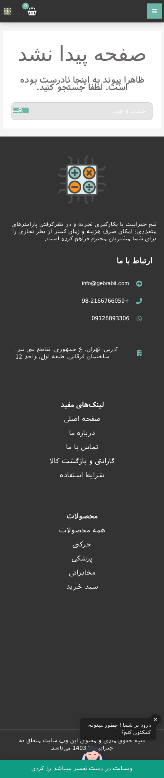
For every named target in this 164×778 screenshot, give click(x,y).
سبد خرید (82, 587)
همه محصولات (82, 530)
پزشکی (82, 558)
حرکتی (82, 544)
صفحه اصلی (82, 419)
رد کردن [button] (41, 768)
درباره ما (82, 433)
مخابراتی (82, 572)
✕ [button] (155, 719)
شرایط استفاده (82, 475)
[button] (92, 758)
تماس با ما (82, 447)
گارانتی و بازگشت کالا (82, 461)
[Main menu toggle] (154, 11)
